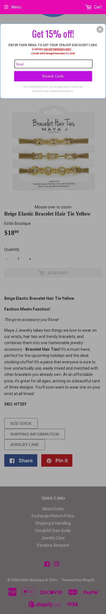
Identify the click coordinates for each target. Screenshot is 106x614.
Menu (16, 7)
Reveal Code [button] (53, 76)
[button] (100, 29)
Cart (97, 7)
